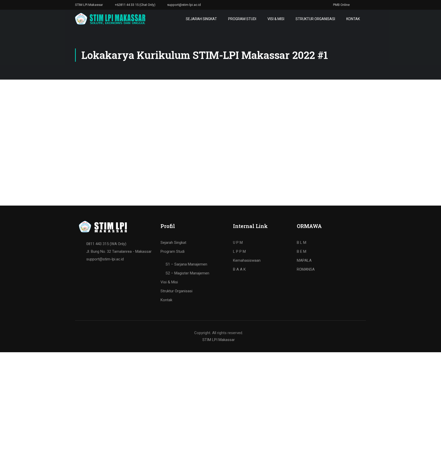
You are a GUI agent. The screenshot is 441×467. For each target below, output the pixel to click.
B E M (301, 251)
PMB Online (341, 5)
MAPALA (304, 260)
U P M (238, 242)
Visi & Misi (275, 19)
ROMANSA (306, 269)
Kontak (353, 19)
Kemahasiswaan (247, 260)
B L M (301, 242)
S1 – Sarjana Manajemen (186, 264)
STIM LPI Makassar (218, 339)
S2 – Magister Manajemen (187, 273)
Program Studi (242, 19)
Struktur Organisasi (315, 19)
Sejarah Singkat (201, 19)
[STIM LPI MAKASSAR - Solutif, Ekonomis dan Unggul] (110, 18)
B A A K (239, 269)
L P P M (239, 251)
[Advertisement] (220, 118)
